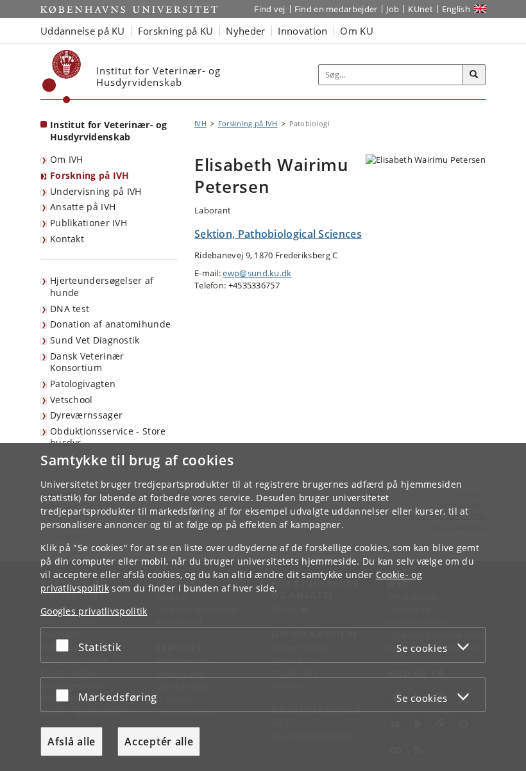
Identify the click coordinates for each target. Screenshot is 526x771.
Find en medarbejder (336, 9)
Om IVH (66, 159)
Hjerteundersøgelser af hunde (102, 286)
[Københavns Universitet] (61, 76)
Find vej (269, 9)
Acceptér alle (158, 741)
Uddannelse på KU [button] (82, 30)
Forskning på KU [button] (176, 30)
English (456, 9)
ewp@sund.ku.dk (257, 273)
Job (392, 9)
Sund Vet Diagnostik (95, 340)
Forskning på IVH (90, 175)
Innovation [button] (302, 30)
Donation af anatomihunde (110, 324)
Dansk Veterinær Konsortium (87, 362)
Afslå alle (71, 741)
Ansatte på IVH (82, 207)
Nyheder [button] (245, 30)
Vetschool (71, 400)
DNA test (69, 309)
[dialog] (263, 607)
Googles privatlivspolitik (94, 611)
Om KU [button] (356, 30)
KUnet (420, 9)
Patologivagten (82, 383)
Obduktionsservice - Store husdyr (108, 437)
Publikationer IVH (88, 223)
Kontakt (67, 239)
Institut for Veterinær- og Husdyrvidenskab (108, 131)
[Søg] (474, 75)
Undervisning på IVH (96, 191)
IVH (200, 123)
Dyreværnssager (86, 415)
